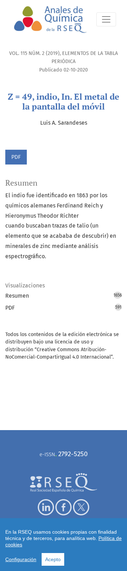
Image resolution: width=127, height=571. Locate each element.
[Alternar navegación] (106, 19)
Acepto (53, 559)
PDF (16, 157)
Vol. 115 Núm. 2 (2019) (34, 53)
